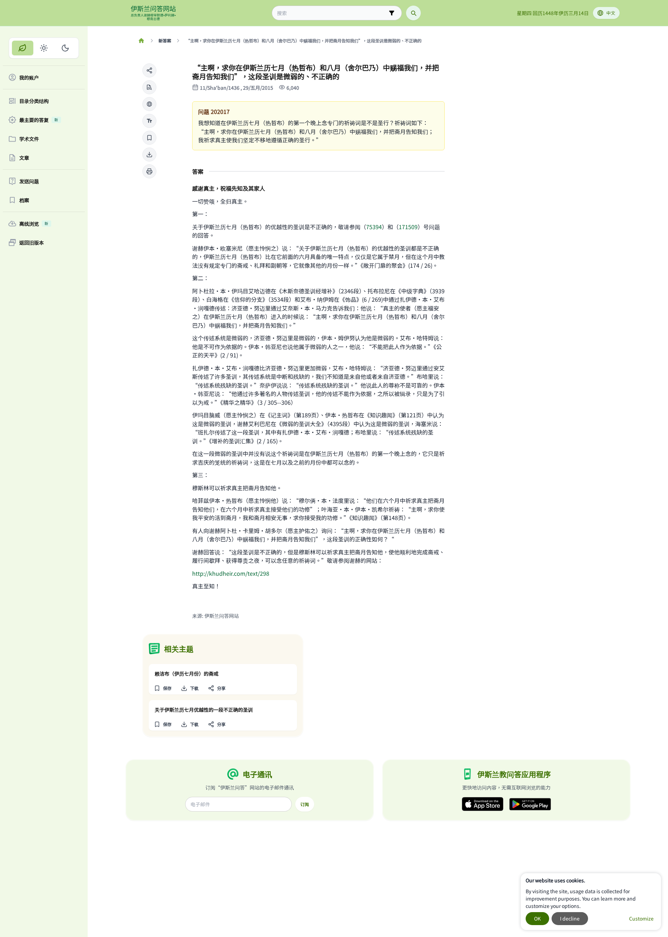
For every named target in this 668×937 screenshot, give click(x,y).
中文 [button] (610, 12)
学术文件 (29, 138)
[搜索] (413, 13)
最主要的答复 (38, 119)
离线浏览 (33, 223)
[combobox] (332, 13)
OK (537, 918)
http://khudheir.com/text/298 (230, 573)
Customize (641, 918)
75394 (374, 227)
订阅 (305, 804)
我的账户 (29, 77)
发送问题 (29, 181)
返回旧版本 (31, 242)
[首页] (141, 41)
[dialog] (591, 901)
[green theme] (22, 48)
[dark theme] (65, 48)
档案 (24, 200)
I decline (570, 918)
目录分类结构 (34, 100)
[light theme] (44, 48)
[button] (149, 70)
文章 (24, 157)
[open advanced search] (392, 13)
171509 (408, 227)
